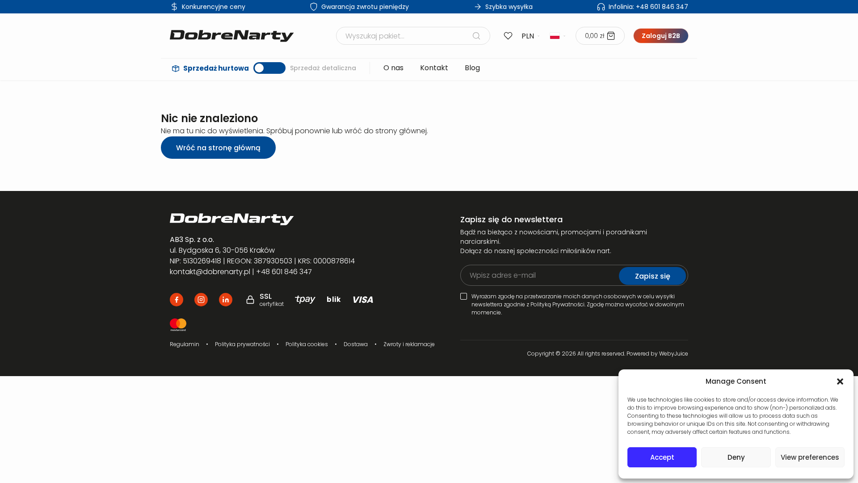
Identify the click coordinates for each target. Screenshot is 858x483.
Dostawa (356, 344)
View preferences (810, 457)
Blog (472, 68)
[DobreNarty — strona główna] (275, 219)
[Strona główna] (232, 36)
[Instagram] (201, 299)
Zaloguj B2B (661, 35)
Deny (736, 457)
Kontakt (434, 68)
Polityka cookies (307, 344)
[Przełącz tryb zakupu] (269, 68)
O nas (393, 68)
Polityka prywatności (242, 344)
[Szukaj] (476, 35)
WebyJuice (673, 353)
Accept (662, 457)
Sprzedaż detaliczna (323, 68)
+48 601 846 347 (648, 6)
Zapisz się (652, 276)
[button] (840, 381)
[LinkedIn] (225, 299)
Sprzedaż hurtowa (216, 68)
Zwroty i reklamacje (409, 344)
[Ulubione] (508, 35)
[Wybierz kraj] (558, 35)
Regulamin (184, 344)
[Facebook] (176, 299)
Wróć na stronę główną (218, 148)
